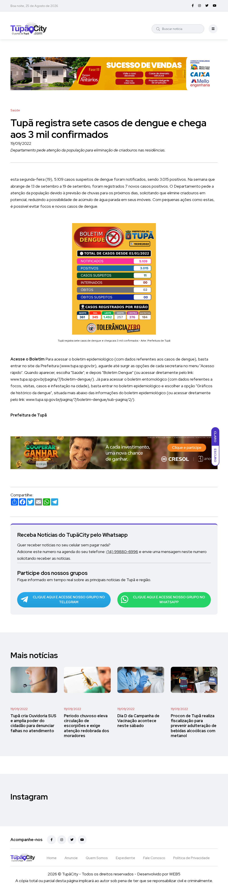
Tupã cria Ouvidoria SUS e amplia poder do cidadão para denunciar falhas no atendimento (33, 723)
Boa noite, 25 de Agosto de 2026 (34, 6)
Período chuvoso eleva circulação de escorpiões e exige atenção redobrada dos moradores (86, 725)
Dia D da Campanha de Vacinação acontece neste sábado (138, 720)
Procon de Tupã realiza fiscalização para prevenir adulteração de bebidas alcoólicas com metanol (193, 725)
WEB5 (174, 873)
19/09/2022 (19, 709)
